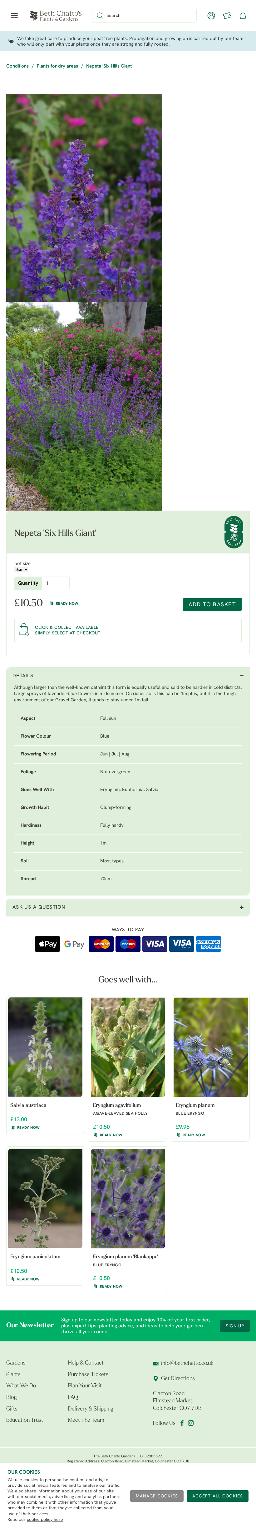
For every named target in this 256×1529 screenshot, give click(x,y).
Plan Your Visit (85, 1386)
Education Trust (24, 1420)
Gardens (16, 1363)
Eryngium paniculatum (35, 1256)
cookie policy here (45, 1519)
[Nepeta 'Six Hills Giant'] (84, 198)
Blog (11, 1397)
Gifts (11, 1409)
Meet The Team (86, 1420)
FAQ (73, 1397)
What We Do (21, 1386)
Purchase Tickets (88, 1375)
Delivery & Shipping (90, 1409)
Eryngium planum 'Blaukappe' (125, 1256)
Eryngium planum (195, 1105)
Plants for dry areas (57, 66)
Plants (13, 1375)
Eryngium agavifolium (117, 1105)
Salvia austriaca (28, 1105)
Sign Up (235, 1326)
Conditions (17, 66)
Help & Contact (86, 1363)
